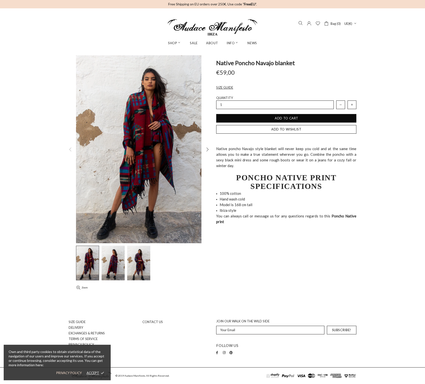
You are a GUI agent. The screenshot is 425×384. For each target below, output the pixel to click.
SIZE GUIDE (77, 322)
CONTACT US (152, 322)
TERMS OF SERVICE (83, 339)
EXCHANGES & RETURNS (87, 333)
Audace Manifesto (212, 27)
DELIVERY (76, 327)
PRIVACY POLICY (69, 373)
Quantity (224, 98)
